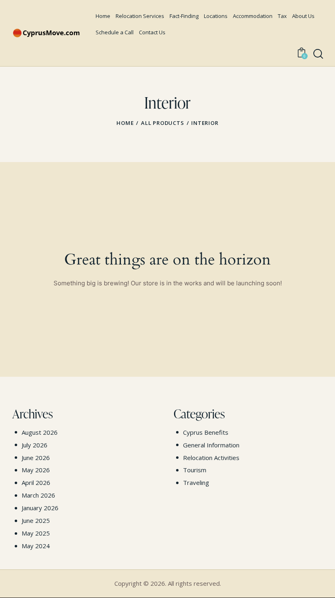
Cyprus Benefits (205, 432)
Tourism (194, 470)
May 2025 (36, 533)
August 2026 (40, 432)
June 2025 (36, 520)
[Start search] (318, 54)
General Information (211, 445)
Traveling (196, 482)
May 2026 (36, 470)
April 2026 (36, 482)
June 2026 (36, 458)
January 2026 (40, 508)
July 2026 (34, 445)
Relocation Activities (211, 458)
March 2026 (38, 495)
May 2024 (36, 546)
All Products (162, 123)
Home (125, 123)
